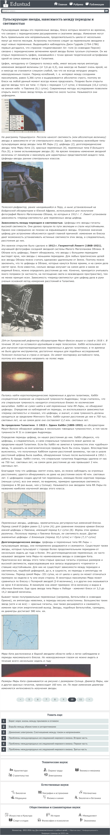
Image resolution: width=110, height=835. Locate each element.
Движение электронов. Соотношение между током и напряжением (44, 732)
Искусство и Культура (20, 816)
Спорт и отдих (20, 821)
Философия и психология (55, 821)
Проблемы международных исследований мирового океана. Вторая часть (48, 738)
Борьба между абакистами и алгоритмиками (32, 727)
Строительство (21, 776)
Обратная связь (74, 830)
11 (80, 700)
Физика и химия (55, 798)
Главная (62, 4)
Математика (89, 793)
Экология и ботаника (90, 798)
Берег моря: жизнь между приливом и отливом (34, 721)
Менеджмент (90, 816)
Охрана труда (55, 771)
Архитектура (21, 771)
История (55, 816)
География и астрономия (55, 793)
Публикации (97, 4)
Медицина (20, 798)
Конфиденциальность (90, 830)
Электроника (55, 776)
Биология (21, 793)
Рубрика (78, 4)
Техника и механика (89, 771)
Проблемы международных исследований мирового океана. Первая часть (48, 744)
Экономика (90, 821)
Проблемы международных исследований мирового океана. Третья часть (48, 749)
